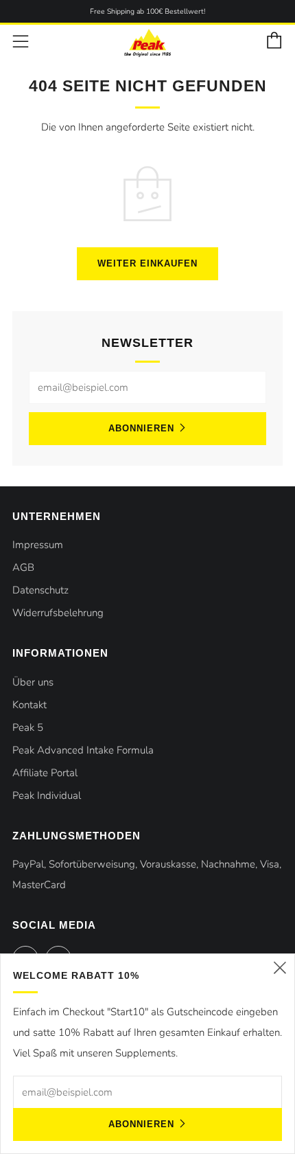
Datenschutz (40, 590)
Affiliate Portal (45, 773)
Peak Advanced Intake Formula (83, 750)
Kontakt (29, 705)
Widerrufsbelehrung (58, 613)
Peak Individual (46, 795)
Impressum (37, 545)
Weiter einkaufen (147, 263)
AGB (23, 567)
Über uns (33, 682)
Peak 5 (27, 727)
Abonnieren (141, 428)
